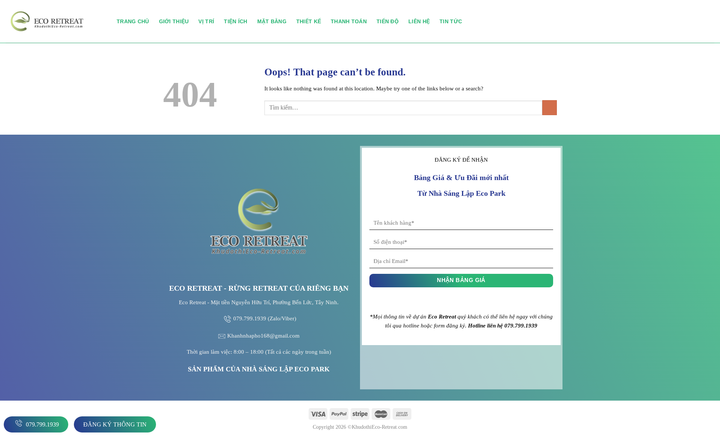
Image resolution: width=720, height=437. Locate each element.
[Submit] (549, 107)
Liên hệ (419, 21)
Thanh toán (349, 21)
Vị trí (206, 21)
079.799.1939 (41, 424)
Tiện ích (235, 21)
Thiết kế (308, 21)
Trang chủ (133, 21)
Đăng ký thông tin (115, 424)
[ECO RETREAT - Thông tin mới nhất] (55, 21)
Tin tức (451, 21)
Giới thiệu (174, 21)
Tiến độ (387, 21)
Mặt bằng (271, 21)
